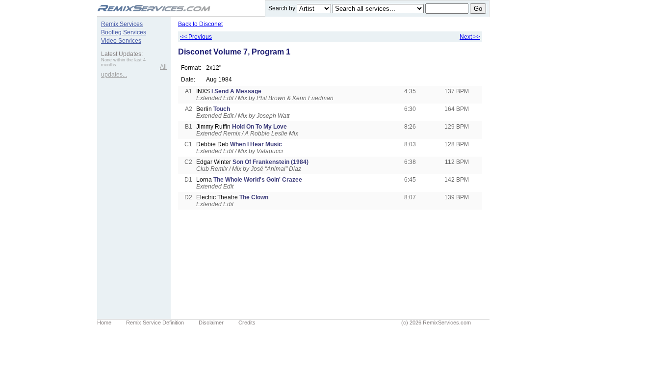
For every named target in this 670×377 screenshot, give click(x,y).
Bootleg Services (123, 32)
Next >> (470, 36)
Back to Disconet (200, 24)
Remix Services (122, 24)
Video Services (121, 40)
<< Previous (196, 36)
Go (478, 8)
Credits (247, 322)
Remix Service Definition (155, 322)
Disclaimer (211, 322)
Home (104, 322)
